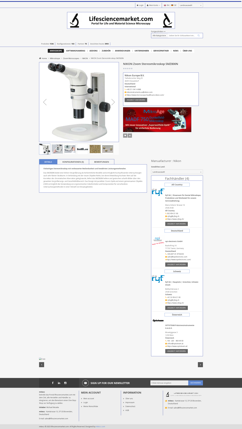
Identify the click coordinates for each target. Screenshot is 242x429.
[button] (44, 102)
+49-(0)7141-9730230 (175, 254)
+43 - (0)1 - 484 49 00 (175, 341)
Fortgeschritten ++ (158, 31)
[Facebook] (52, 383)
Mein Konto (153, 5)
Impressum (129, 402)
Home (44, 58)
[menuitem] (56, 51)
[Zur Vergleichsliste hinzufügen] (130, 135)
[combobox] (185, 35)
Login (141, 5)
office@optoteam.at (175, 343)
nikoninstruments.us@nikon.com (139, 92)
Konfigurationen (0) (73, 162)
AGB (127, 410)
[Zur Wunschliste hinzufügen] (125, 135)
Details (48, 162)
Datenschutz (130, 406)
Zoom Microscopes (71, 58)
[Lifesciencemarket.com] (59, 383)
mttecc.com (100, 426)
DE (175, 5)
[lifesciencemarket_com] (65, 383)
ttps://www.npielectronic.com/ (179, 259)
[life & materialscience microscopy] (121, 20)
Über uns (129, 398)
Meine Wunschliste (90, 406)
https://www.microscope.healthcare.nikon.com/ (145, 95)
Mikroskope (55, 58)
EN (168, 5)
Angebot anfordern (136, 100)
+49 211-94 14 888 (133, 89)
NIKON (85, 58)
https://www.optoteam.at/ (177, 346)
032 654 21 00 (172, 213)
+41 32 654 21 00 (173, 297)
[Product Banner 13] (157, 119)
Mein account (88, 398)
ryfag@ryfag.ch (173, 216)
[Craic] (121, 359)
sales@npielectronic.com (177, 257)
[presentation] (48, 161)
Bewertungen (101, 162)
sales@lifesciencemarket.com (56, 418)
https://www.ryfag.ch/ (175, 219)
